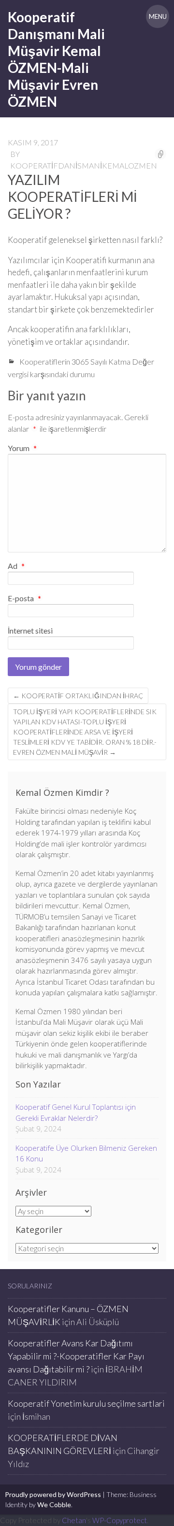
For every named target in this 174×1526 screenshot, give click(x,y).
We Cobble (54, 1504)
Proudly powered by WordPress (53, 1494)
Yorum (22, 447)
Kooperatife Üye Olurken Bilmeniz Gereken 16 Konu (86, 1153)
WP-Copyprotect (119, 1520)
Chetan (74, 1520)
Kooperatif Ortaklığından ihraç (78, 696)
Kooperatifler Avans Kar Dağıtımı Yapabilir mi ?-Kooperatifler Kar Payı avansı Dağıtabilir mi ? (76, 1356)
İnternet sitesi (30, 630)
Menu (158, 16)
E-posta (24, 598)
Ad (16, 566)
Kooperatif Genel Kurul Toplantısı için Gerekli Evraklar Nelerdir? (75, 1112)
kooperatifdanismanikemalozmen (83, 165)
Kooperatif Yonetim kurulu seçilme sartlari (86, 1403)
